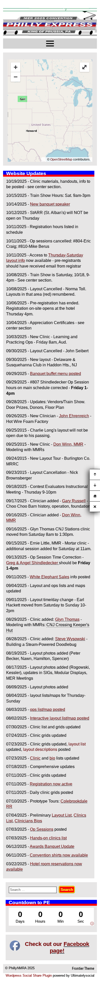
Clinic (35, 758)
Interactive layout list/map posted (59, 718)
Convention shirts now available (59, 855)
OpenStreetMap (61, 159)
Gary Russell (74, 501)
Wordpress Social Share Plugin (29, 975)
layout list (77, 744)
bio (52, 758)
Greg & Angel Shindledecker (32, 563)
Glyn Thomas (67, 619)
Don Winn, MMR (68, 444)
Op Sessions (41, 829)
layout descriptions (40, 749)
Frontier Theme (83, 968)
